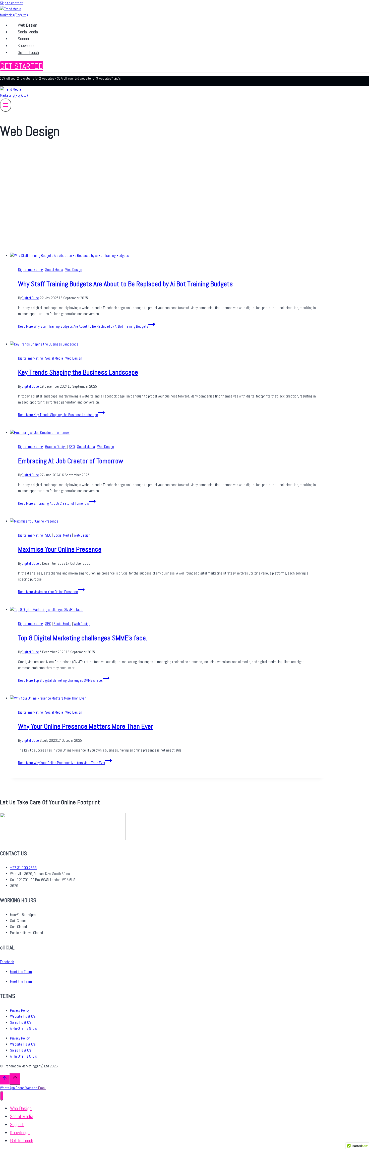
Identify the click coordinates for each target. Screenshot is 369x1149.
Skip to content (11, 3)
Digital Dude (30, 298)
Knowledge (26, 45)
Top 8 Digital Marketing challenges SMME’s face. (82, 638)
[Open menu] (5, 105)
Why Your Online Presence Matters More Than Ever (85, 726)
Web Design (27, 25)
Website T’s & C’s (23, 1016)
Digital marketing (30, 269)
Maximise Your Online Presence (59, 549)
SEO (72, 446)
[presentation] (167, 256)
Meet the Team (21, 971)
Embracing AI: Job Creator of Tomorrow (70, 460)
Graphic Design (56, 446)
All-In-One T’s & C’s (23, 1028)
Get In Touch (28, 52)
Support (24, 38)
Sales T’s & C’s (21, 1022)
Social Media (28, 32)
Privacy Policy (20, 1010)
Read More (83, 326)
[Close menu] (1, 1096)
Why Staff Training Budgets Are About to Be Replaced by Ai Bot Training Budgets (125, 283)
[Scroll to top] (5, 1079)
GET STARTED (21, 66)
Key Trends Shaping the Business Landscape (78, 372)
